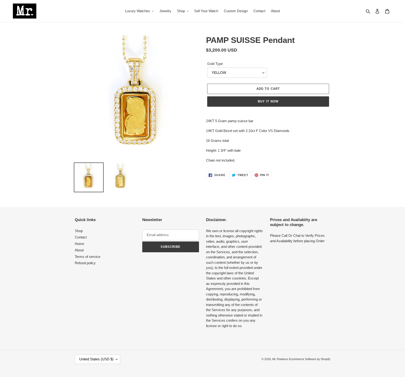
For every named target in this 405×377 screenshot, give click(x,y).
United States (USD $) (96, 359)
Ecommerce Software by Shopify (309, 359)
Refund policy (85, 263)
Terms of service (87, 257)
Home (79, 244)
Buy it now (268, 101)
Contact (81, 237)
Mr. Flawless (280, 359)
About (79, 250)
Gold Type (215, 64)
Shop (79, 231)
